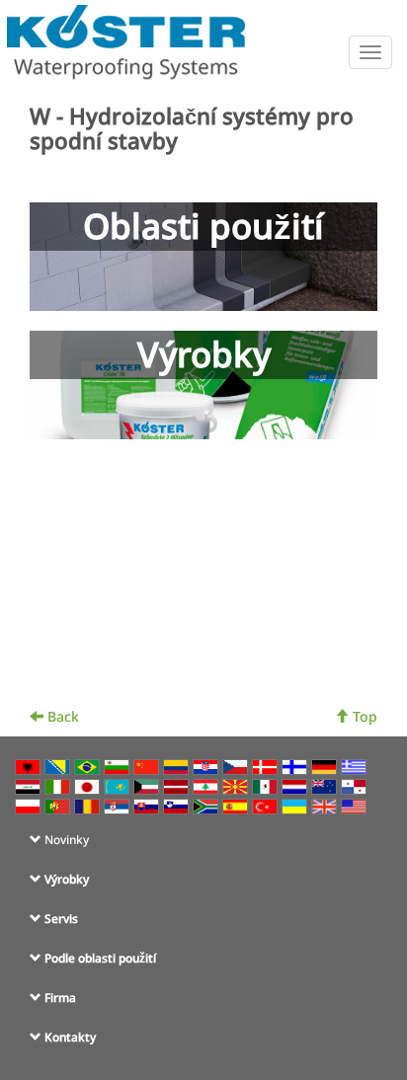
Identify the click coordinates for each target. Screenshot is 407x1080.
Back (61, 716)
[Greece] (355, 765)
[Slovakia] (148, 805)
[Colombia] (178, 765)
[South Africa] (207, 805)
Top (363, 716)
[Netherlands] (296, 785)
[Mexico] (267, 785)
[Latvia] (178, 785)
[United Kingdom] (326, 805)
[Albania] (29, 765)
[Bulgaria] (118, 765)
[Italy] (59, 785)
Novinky (66, 839)
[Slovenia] (178, 805)
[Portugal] (59, 805)
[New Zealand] (326, 785)
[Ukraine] (296, 805)
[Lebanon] (207, 785)
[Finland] (296, 765)
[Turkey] (267, 805)
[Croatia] (207, 765)
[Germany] (326, 765)
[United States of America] (355, 805)
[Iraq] (29, 785)
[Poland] (29, 805)
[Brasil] (89, 765)
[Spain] (237, 805)
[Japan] (89, 785)
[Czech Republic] (237, 765)
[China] (148, 765)
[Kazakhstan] (118, 785)
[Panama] (355, 785)
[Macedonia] (237, 785)
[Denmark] (267, 765)
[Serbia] (118, 805)
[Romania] (89, 805)
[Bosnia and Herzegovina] (59, 765)
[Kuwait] (148, 785)
